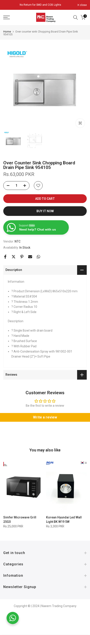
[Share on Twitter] (14, 257)
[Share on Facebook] (5, 257)
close (83, 5)
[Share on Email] (30, 257)
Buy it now (45, 211)
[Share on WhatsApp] (38, 257)
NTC (18, 241)
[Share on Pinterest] (22, 257)
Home (7, 31)
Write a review (45, 417)
